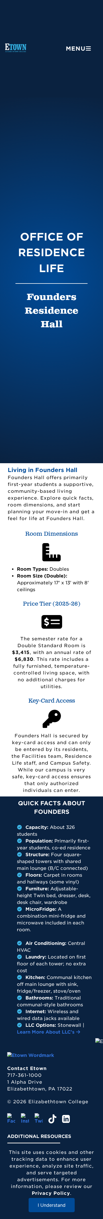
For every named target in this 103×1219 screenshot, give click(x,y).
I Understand (52, 1205)
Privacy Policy (51, 1193)
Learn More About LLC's (46, 1032)
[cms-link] (30, 1055)
